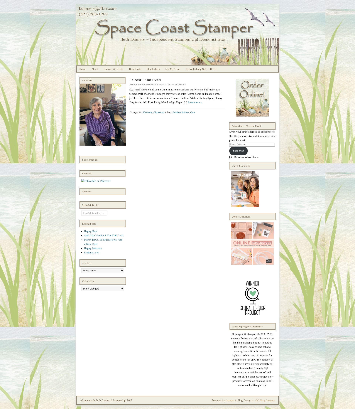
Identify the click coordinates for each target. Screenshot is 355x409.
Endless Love (91, 252)
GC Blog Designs (265, 400)
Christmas (158, 112)
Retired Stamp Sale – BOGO (201, 69)
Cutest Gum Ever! (145, 80)
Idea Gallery (153, 69)
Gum (192, 112)
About (95, 69)
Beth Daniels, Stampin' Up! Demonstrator (177, 34)
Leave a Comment (177, 84)
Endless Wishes (181, 112)
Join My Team (172, 69)
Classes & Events (114, 69)
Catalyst (229, 400)
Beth (142, 84)
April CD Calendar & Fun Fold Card (103, 235)
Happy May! (90, 231)
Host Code (135, 69)
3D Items (147, 112)
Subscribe (238, 150)
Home (82, 69)
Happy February (93, 248)
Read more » (195, 102)
